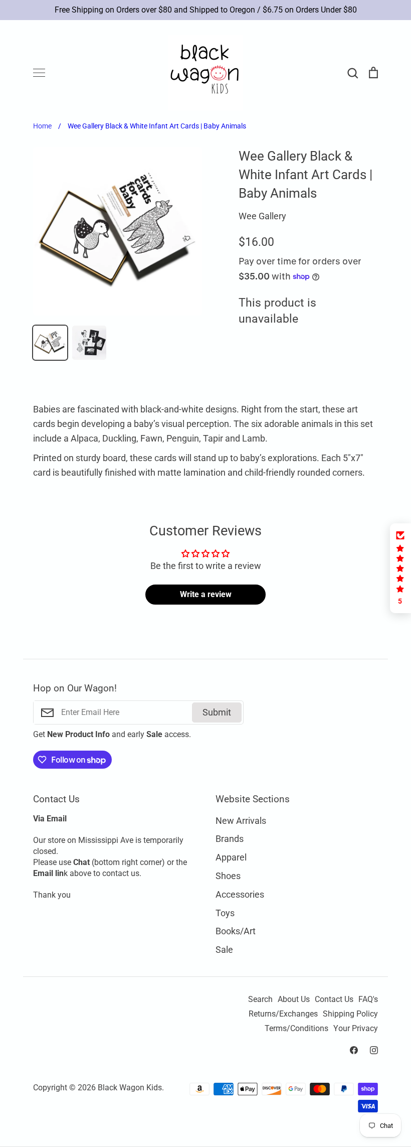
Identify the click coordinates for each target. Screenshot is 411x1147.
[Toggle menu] (39, 72)
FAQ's (368, 999)
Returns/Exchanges (283, 1014)
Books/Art (236, 931)
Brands (230, 838)
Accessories (240, 894)
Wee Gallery (262, 216)
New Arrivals (241, 820)
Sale (224, 949)
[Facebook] (354, 1050)
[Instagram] (374, 1050)
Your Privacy (355, 1028)
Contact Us (334, 999)
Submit (216, 712)
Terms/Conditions (296, 1028)
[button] (400, 568)
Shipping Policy (350, 1014)
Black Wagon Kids (130, 1087)
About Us (294, 999)
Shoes (228, 876)
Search (260, 999)
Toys (225, 913)
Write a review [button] (206, 594)
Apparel (231, 857)
